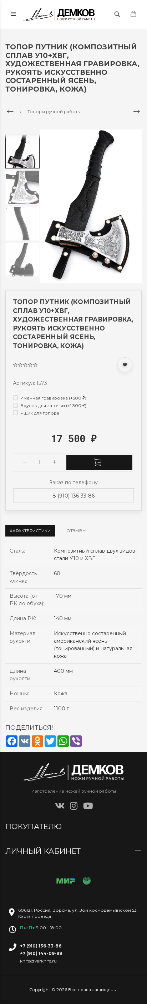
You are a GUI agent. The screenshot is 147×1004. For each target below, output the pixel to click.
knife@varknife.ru (38, 961)
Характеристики (30, 530)
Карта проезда (34, 916)
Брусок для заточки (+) (52, 405)
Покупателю (34, 826)
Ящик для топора (39, 413)
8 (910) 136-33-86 (73, 496)
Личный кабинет (44, 851)
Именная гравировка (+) (52, 398)
